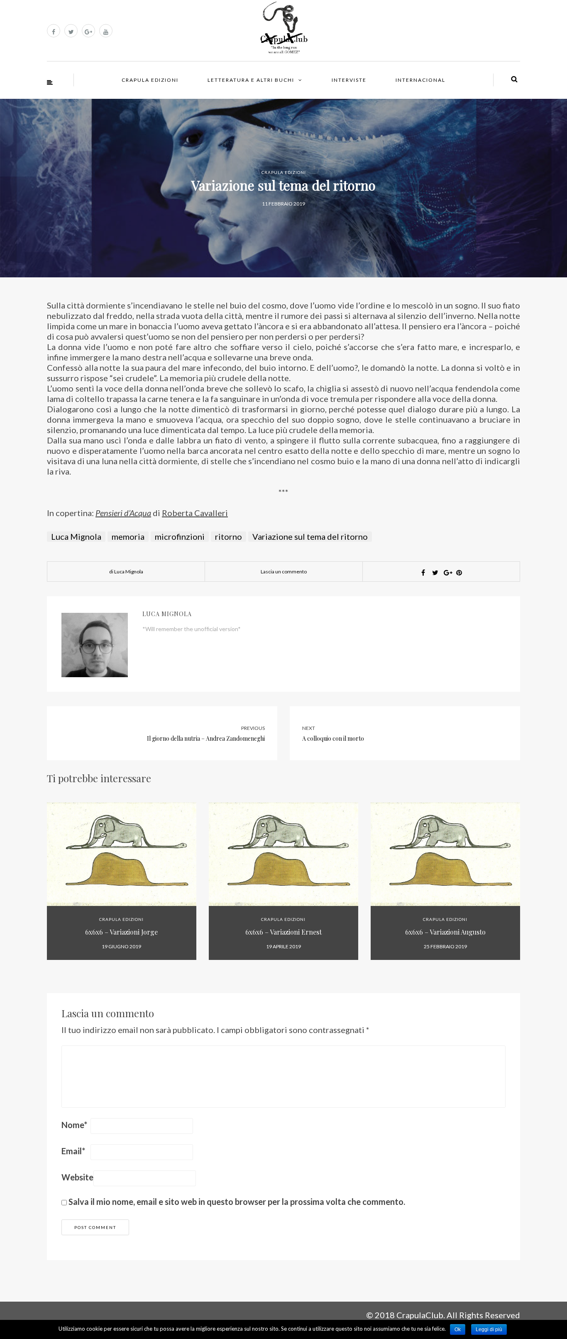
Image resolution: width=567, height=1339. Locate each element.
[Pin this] (459, 572)
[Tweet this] (435, 572)
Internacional (420, 80)
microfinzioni (180, 536)
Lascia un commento (284, 571)
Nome (74, 1125)
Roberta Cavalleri (195, 513)
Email (73, 1151)
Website (77, 1177)
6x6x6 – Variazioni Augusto (445, 932)
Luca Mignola (76, 536)
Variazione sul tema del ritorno (310, 536)
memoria (128, 536)
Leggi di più (489, 1329)
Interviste (349, 80)
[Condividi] (423, 572)
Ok (458, 1329)
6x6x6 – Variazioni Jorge (121, 932)
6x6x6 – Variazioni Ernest (283, 932)
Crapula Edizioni (150, 80)
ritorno (228, 536)
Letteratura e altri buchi (251, 80)
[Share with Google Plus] (447, 572)
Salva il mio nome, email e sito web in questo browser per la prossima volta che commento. (236, 1202)
